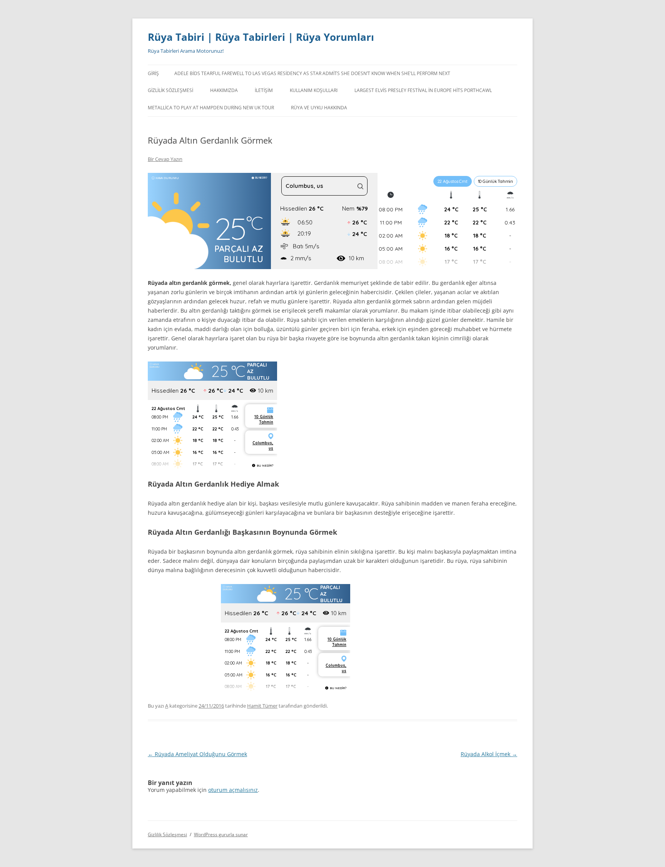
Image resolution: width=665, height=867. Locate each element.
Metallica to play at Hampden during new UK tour (211, 107)
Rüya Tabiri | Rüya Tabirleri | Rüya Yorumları (261, 37)
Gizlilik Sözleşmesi (170, 90)
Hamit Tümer (262, 705)
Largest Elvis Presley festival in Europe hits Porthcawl (423, 90)
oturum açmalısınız (233, 789)
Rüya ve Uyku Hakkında (319, 107)
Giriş (153, 73)
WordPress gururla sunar (221, 834)
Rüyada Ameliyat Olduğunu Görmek (197, 754)
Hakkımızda (224, 90)
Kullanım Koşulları (314, 90)
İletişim (264, 90)
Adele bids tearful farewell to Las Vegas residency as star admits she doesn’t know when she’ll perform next (312, 73)
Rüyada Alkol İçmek (489, 754)
